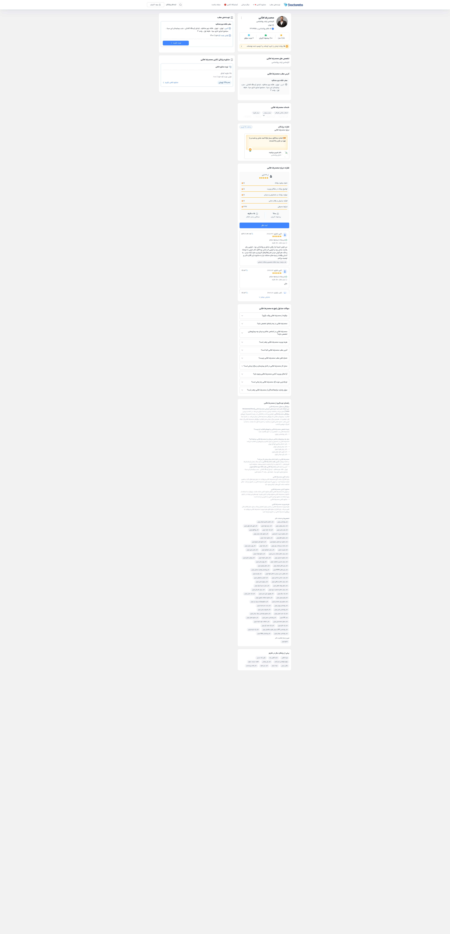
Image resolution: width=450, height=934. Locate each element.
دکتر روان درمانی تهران (250, 546)
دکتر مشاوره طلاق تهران (282, 538)
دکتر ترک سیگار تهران (283, 594)
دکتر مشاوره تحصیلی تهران (281, 558)
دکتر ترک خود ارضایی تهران (281, 614)
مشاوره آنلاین (261, 5)
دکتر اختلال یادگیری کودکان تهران (277, 444)
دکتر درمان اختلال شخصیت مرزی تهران (278, 590)
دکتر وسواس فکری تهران (249, 558)
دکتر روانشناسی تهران (281, 434)
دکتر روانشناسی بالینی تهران (281, 610)
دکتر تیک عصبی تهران (249, 594)
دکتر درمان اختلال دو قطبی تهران (280, 582)
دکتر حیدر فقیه (264, 666)
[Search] (180, 4)
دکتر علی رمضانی (266, 662)
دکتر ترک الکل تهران (283, 625)
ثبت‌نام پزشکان (171, 4)
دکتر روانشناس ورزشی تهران (281, 606)
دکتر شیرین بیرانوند (275, 153)
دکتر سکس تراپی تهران (252, 550)
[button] (241, 18)
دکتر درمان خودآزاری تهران (268, 550)
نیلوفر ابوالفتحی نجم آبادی (281, 662)
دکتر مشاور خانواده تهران (265, 558)
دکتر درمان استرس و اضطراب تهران (279, 562)
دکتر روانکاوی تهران (254, 530)
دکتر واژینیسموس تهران (282, 598)
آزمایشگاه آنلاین (232, 5)
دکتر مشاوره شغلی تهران (252, 618)
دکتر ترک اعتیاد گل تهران (268, 625)
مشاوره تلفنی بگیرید (171, 82)
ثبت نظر (264, 225)
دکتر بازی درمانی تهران (281, 454)
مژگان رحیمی (284, 666)
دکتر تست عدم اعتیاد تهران (264, 606)
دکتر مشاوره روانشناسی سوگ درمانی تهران (260, 614)
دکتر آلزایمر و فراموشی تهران (261, 578)
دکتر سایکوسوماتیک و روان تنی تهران (259, 602)
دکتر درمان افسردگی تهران (258, 590)
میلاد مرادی (275, 666)
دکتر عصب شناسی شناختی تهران (280, 578)
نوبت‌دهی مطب (275, 5)
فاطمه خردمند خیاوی (253, 662)
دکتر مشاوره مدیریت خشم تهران (280, 534)
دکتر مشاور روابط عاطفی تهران (280, 586)
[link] (267, 154)
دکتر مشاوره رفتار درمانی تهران (261, 534)
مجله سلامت (216, 5)
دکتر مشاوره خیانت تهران (267, 538)
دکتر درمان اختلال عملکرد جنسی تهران (278, 554)
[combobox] (241, 17)
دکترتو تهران (285, 641)
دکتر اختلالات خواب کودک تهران (261, 622)
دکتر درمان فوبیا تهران (281, 449)
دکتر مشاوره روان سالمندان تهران (280, 602)
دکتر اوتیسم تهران (257, 574)
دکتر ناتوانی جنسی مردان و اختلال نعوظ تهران (277, 574)
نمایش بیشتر (265, 297)
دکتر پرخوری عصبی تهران (262, 582)
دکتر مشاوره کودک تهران (259, 554)
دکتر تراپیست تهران (283, 550)
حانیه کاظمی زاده (273, 658)
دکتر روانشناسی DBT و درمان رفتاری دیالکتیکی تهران (275, 629)
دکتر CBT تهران (284, 618)
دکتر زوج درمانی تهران (261, 562)
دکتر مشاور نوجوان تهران (264, 566)
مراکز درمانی (245, 5)
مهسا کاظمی (285, 658)
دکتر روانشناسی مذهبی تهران (269, 618)
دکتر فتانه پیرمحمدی (251, 666)
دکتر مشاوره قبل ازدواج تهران (259, 542)
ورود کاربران (154, 4)
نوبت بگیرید (177, 43)
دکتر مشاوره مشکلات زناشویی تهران (264, 598)
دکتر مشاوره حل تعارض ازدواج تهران (279, 542)
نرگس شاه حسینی (261, 658)
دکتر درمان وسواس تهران (280, 447)
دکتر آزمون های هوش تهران (279, 452)
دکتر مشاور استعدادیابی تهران (280, 622)
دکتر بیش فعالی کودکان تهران (281, 566)
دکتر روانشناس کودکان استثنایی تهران (260, 570)
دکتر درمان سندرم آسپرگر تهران (262, 586)
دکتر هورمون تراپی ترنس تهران (266, 594)
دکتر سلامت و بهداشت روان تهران (280, 546)
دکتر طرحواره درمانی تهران (264, 610)
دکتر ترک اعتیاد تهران (267, 530)
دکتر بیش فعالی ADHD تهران (280, 570)
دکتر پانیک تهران (264, 546)
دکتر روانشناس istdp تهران (263, 633)
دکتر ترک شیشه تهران (253, 629)
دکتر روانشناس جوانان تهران (281, 633)
